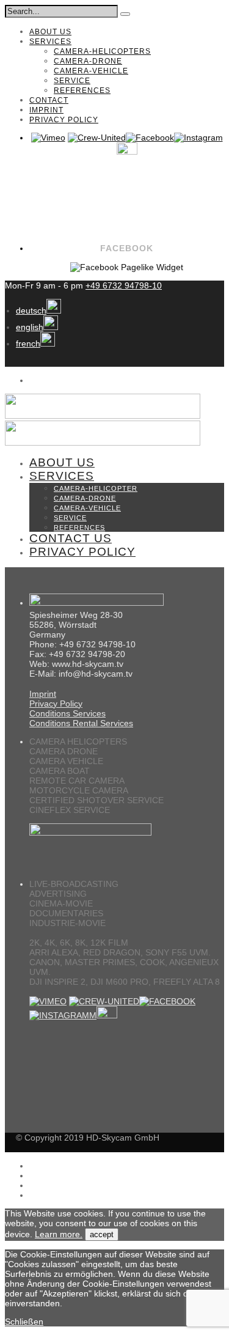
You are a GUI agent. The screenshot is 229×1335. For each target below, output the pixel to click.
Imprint (42, 694)
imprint (46, 110)
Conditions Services (67, 713)
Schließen (24, 1321)
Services (50, 41)
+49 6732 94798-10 (123, 285)
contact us (70, 538)
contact (48, 100)
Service (72, 80)
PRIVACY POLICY (63, 120)
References (82, 90)
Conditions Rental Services (81, 723)
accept (102, 1234)
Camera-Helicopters (102, 51)
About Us (50, 32)
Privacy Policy (55, 703)
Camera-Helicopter (95, 488)
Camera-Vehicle (91, 71)
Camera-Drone (88, 61)
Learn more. (58, 1234)
